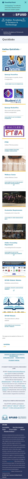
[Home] (19, 14)
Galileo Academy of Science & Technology (13, 33)
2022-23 (22, 405)
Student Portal (14, 360)
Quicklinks (7, 344)
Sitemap (22, 429)
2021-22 (5, 407)
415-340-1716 (18, 381)
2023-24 (15, 405)
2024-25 (9, 405)
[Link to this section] (20, 49)
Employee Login (8, 357)
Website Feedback (9, 431)
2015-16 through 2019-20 (17, 407)
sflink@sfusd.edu (6, 381)
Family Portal (20, 357)
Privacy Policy (13, 429)
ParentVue (10, 5)
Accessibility (5, 427)
